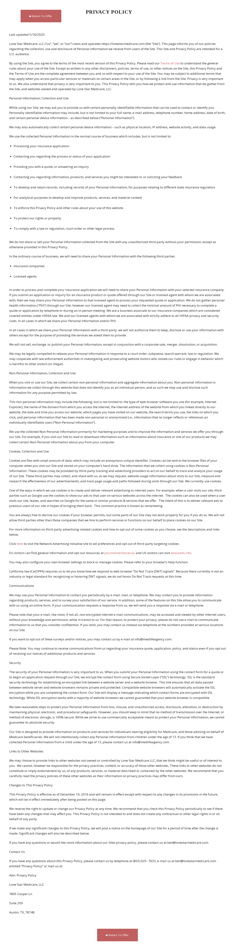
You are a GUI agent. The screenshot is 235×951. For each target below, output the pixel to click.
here (20, 544)
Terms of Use (170, 63)
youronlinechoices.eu (119, 553)
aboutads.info (181, 553)
